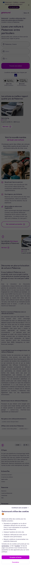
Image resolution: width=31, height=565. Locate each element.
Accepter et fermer (15, 557)
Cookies (17, 546)
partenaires (5, 546)
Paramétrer (15, 562)
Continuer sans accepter (19, 507)
